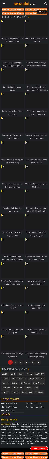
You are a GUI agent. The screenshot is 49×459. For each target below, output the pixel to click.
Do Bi (13, 374)
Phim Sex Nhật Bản (9, 404)
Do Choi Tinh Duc (19, 378)
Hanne (20, 374)
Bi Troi (29, 374)
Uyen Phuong (38, 383)
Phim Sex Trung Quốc (34, 407)
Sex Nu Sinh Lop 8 (36, 378)
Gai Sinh (5, 392)
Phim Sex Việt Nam (9, 407)
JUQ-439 (5, 378)
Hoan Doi (15, 392)
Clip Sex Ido (25, 383)
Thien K (28, 388)
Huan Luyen (27, 392)
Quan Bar (6, 388)
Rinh (36, 388)
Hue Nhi (5, 383)
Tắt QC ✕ (41, 12)
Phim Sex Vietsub (8, 411)
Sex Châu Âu (6, 424)
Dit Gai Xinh (17, 388)
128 (33, 362)
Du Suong (39, 392)
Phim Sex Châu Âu (33, 404)
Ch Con (14, 383)
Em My (5, 374)
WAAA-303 (39, 374)
